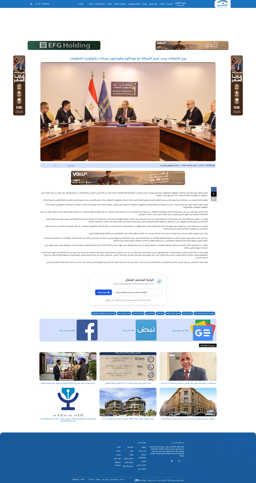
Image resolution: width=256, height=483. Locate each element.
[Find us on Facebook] (183, 461)
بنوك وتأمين (153, 4)
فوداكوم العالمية (138, 313)
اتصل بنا (91, 479)
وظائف (98, 479)
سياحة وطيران (128, 458)
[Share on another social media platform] (214, 199)
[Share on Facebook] (214, 189)
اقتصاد (162, 4)
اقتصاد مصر (142, 468)
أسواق (144, 447)
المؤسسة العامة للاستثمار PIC (204, 313)
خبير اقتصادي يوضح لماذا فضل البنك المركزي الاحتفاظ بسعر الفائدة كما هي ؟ (188, 383)
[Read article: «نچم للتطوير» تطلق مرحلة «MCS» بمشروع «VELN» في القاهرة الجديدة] (128, 402)
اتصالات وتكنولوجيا (134, 4)
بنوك (131, 450)
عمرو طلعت (160, 313)
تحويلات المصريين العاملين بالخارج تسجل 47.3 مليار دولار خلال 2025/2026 (188, 418)
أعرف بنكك (142, 450)
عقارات (109, 4)
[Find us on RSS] (172, 461)
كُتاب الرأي (117, 458)
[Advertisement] (128, 23)
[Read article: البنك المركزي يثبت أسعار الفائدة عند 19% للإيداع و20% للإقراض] (128, 366)
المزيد (91, 4)
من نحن (121, 479)
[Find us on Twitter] (179, 461)
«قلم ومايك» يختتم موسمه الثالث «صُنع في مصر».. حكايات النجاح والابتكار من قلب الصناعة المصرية (68, 419)
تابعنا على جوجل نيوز (181, 330)
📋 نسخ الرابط (103, 292)
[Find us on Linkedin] (175, 461)
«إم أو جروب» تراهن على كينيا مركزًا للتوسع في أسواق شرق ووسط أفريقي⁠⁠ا (68, 383)
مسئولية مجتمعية (120, 4)
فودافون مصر (150, 313)
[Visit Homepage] (222, 4)
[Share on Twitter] (214, 194)
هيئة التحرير (113, 479)
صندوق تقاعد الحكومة (173, 313)
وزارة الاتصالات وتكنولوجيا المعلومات (103, 313)
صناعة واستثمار (100, 4)
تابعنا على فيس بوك (67, 330)
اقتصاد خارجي (141, 465)
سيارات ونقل (129, 462)
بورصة (145, 4)
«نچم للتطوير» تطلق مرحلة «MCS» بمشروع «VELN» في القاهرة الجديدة (128, 418)
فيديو (119, 454)
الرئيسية (169, 4)
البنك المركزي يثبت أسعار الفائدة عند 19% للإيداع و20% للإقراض (128, 383)
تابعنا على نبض (128, 330)
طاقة (119, 447)
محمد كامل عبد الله (124, 313)
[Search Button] (31, 4)
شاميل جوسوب (187, 313)
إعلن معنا (105, 479)
